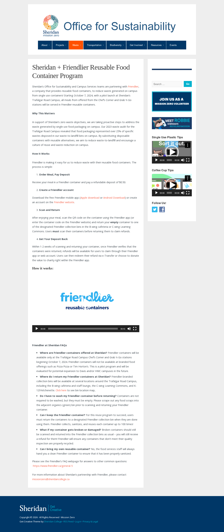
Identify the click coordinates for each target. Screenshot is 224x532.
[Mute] (129, 328)
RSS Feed (69, 521)
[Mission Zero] (112, 25)
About (44, 45)
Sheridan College (53, 521)
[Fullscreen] (134, 328)
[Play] (36, 328)
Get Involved (136, 45)
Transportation (94, 45)
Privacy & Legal (90, 521)
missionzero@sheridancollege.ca (50, 479)
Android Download (114, 197)
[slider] (83, 329)
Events (173, 45)
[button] (86, 302)
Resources (156, 45)
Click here (61, 390)
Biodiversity (115, 45)
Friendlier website (64, 202)
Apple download (89, 197)
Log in (78, 521)
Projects (60, 45)
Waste (75, 45)
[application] (85, 302)
